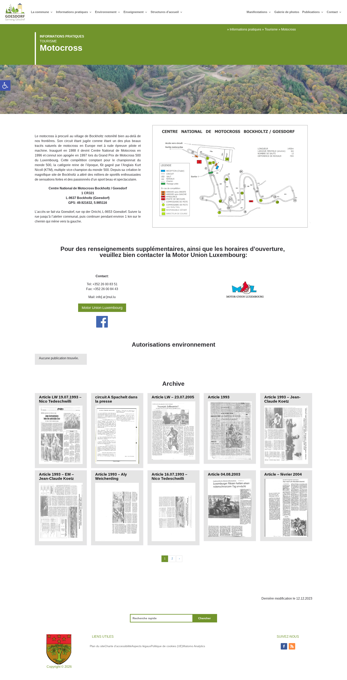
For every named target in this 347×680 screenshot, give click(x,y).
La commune (40, 12)
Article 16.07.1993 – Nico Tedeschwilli (169, 476)
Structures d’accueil (165, 12)
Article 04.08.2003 (224, 474)
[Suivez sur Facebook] (284, 646)
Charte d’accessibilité (118, 646)
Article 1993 (219, 397)
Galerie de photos (286, 12)
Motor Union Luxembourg (102, 308)
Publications (311, 12)
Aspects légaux (141, 646)
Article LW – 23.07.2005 (173, 397)
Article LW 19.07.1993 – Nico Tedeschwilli (60, 399)
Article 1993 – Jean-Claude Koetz (282, 399)
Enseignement (133, 12)
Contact (332, 12)
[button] (5, 85)
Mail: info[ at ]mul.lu (102, 297)
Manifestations (257, 12)
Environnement (105, 12)
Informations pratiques (72, 12)
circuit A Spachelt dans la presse (116, 399)
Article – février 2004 (283, 474)
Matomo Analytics (194, 646)
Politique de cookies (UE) (167, 646)
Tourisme (48, 41)
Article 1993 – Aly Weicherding (111, 476)
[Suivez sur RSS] (292, 646)
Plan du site (97, 646)
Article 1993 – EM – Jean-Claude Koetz (56, 476)
